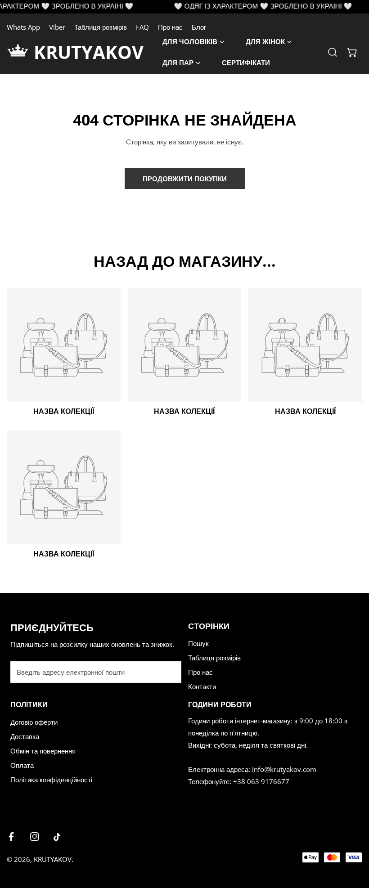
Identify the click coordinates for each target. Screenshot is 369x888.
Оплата (22, 765)
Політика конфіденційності (51, 779)
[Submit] (169, 671)
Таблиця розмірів (100, 26)
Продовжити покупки (185, 178)
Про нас (170, 26)
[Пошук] (332, 52)
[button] (352, 52)
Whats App (23, 26)
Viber (57, 26)
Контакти (202, 686)
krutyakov (89, 52)
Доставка (24, 736)
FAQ (142, 26)
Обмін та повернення (43, 750)
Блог (199, 26)
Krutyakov (53, 859)
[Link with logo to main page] (20, 52)
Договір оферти (34, 722)
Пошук (198, 643)
